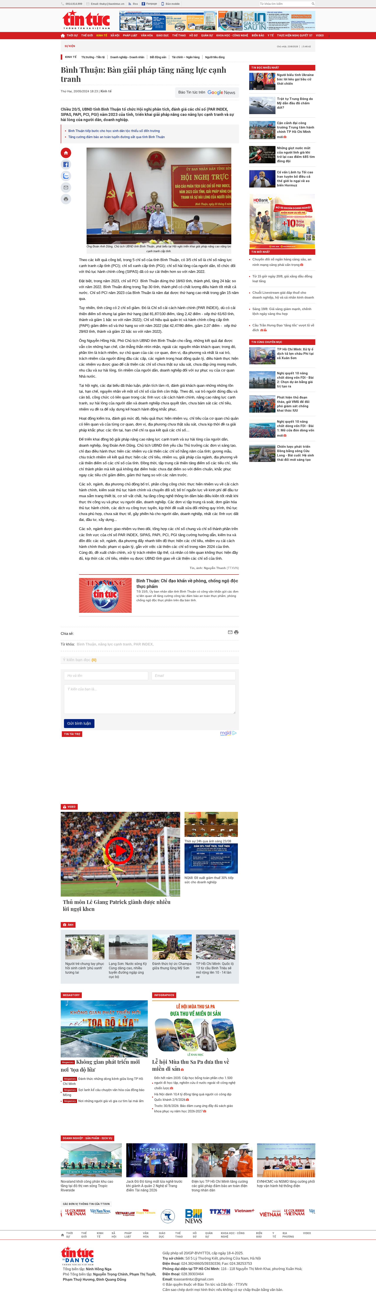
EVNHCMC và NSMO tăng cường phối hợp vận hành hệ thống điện (286, 1183)
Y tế (271, 35)
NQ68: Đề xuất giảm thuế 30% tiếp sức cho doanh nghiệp (209, 880)
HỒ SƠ (193, 35)
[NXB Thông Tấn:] (156, 1216)
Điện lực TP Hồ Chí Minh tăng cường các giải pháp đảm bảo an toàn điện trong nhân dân (220, 1185)
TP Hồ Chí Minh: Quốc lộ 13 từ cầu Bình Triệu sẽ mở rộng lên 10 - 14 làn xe (215, 970)
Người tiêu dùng (215, 57)
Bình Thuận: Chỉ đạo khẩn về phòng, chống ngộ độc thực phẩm (187, 583)
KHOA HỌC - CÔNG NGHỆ (232, 35)
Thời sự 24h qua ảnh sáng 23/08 (208, 841)
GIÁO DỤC (162, 35)
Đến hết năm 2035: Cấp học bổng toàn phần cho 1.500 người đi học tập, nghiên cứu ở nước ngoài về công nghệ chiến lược (194, 1083)
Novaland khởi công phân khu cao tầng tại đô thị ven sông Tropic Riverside (87, 1185)
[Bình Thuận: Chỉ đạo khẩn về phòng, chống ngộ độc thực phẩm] (105, 595)
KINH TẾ (101, 35)
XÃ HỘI (115, 35)
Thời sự (72, 35)
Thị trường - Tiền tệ (93, 57)
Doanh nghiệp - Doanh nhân (127, 57)
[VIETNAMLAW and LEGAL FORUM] (111, 1214)
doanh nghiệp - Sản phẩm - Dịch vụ (87, 1138)
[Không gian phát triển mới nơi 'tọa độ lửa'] (104, 1029)
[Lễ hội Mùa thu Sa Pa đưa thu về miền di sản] (195, 1029)
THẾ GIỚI (87, 35)
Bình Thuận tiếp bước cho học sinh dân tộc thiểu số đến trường (114, 131)
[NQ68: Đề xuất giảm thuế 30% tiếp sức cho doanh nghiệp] (211, 858)
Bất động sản (158, 57)
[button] (233, 947)
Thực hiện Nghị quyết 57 (294, 35)
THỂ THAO (179, 35)
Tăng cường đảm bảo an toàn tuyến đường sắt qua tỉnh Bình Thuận (116, 137)
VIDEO (320, 35)
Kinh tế (71, 57)
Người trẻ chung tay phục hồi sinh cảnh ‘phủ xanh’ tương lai (84, 968)
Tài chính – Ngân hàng (186, 57)
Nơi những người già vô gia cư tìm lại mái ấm (104, 1101)
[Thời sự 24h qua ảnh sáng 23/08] (211, 824)
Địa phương (288, 1235)
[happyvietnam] (131, 1211)
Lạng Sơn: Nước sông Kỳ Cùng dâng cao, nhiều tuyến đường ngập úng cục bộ (128, 970)
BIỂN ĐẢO (258, 35)
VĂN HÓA (147, 35)
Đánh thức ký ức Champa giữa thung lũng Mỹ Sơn (171, 966)
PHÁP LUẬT (130, 35)
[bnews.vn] (181, 1216)
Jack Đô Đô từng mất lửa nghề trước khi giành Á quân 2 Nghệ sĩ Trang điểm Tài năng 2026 (154, 1185)
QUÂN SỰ (207, 35)
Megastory (68, 1062)
